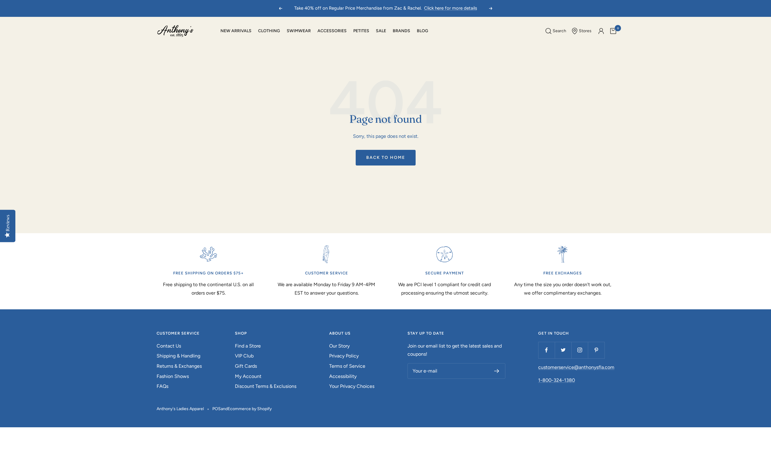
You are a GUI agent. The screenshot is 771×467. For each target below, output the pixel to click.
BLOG (422, 30)
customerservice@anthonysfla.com (576, 367)
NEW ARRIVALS (235, 30)
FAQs (162, 386)
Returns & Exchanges (179, 366)
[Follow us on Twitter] (563, 350)
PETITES (361, 30)
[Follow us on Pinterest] (596, 350)
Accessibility (343, 376)
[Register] (496, 371)
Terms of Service (347, 366)
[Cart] (613, 31)
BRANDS (401, 30)
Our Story (339, 346)
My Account (248, 376)
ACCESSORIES (332, 30)
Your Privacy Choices (351, 386)
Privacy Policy (344, 356)
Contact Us (169, 346)
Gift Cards (246, 366)
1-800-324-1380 (556, 380)
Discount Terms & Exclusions (265, 386)
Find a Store (248, 346)
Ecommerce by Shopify (250, 408)
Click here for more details (450, 8)
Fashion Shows (173, 376)
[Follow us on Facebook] (546, 350)
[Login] (601, 31)
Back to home (385, 157)
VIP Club (244, 356)
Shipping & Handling (178, 356)
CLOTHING (269, 30)
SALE (381, 30)
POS (216, 408)
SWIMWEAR (299, 30)
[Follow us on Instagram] (579, 350)
